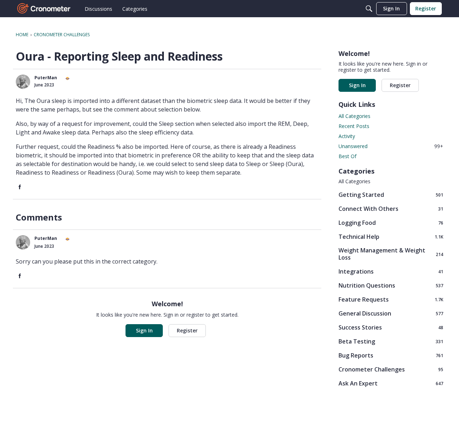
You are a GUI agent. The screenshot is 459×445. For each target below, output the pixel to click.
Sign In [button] (144, 330)
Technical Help (391, 236)
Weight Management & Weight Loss (391, 254)
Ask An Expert (391, 383)
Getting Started (391, 194)
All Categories (354, 116)
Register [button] (187, 330)
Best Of (347, 156)
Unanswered (391, 146)
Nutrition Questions (391, 285)
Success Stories (391, 327)
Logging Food (391, 222)
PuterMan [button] (45, 78)
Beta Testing (391, 341)
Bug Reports (391, 355)
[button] (23, 82)
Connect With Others (391, 208)
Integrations (391, 271)
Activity (347, 136)
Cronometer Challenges (391, 369)
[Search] (369, 8)
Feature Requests (391, 299)
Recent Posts (354, 126)
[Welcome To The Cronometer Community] (44, 8)
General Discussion (391, 313)
